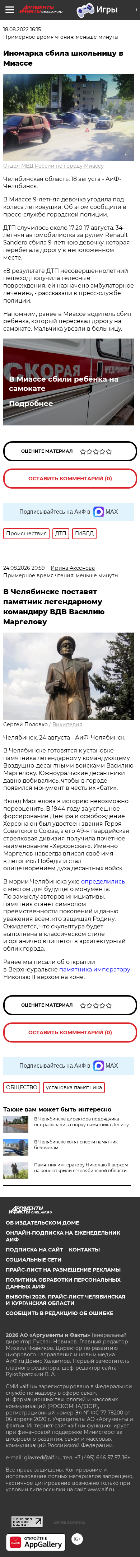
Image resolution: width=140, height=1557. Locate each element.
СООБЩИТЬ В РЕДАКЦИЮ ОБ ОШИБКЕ (59, 1313)
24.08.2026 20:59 (24, 568)
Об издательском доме (42, 1223)
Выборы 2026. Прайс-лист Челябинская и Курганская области (65, 1299)
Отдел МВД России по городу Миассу (53, 166)
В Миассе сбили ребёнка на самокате (63, 384)
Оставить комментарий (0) (70, 478)
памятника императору (94, 969)
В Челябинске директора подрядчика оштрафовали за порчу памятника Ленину (81, 1121)
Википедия (67, 724)
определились (103, 881)
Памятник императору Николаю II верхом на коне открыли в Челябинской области (81, 1167)
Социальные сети (34, 1260)
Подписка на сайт (34, 1249)
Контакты (84, 1249)
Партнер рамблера (68, 1522)
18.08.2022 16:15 (22, 29)
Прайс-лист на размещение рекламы (63, 1270)
